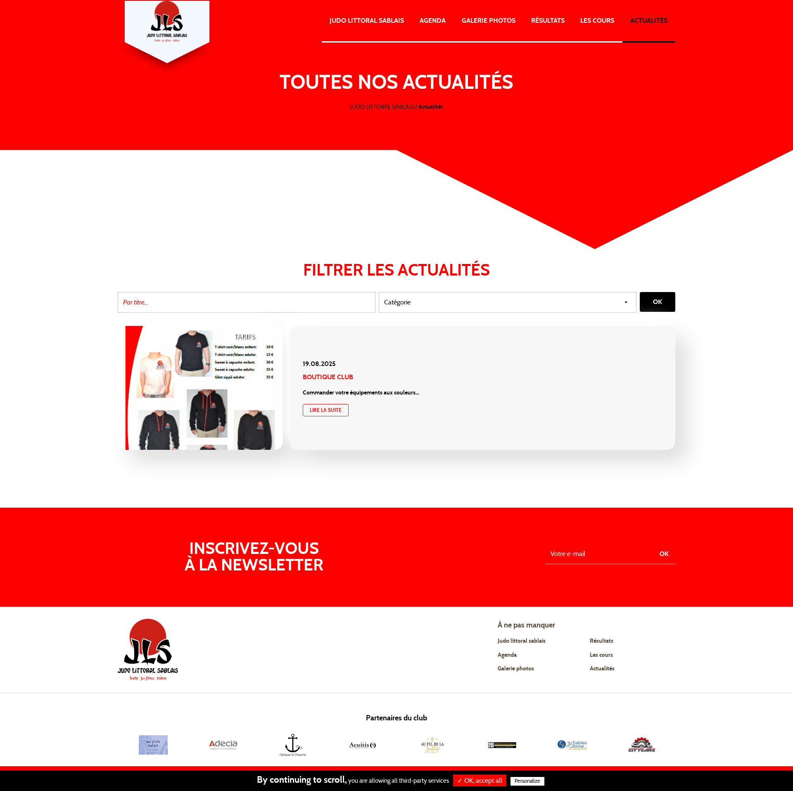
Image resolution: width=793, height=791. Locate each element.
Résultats (548, 20)
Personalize (527, 781)
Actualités (648, 20)
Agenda (433, 20)
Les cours (597, 20)
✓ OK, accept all (479, 780)
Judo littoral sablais (522, 641)
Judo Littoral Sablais (367, 20)
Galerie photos (488, 20)
